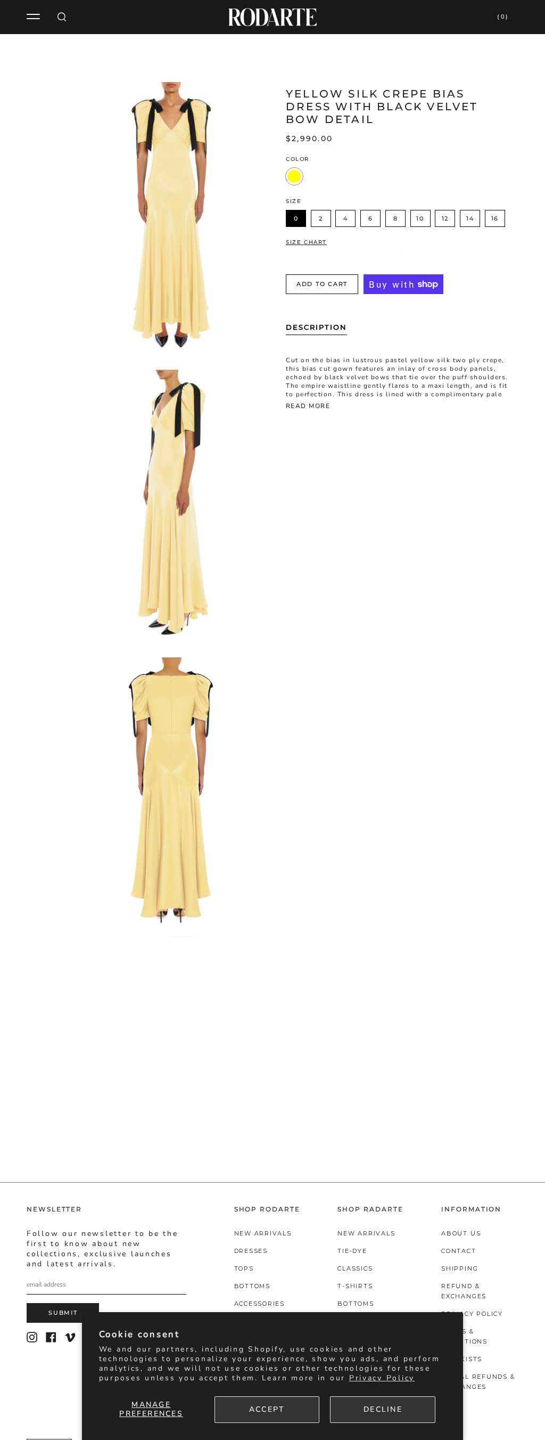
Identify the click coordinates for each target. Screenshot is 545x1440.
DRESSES (251, 1251)
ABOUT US (461, 1233)
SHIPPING (459, 1268)
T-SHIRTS (355, 1286)
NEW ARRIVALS (263, 1233)
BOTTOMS (252, 1286)
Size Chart (306, 242)
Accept (267, 1409)
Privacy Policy (382, 1378)
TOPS (244, 1268)
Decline (383, 1409)
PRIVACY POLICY (472, 1313)
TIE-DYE (352, 1251)
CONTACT (458, 1251)
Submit (63, 1312)
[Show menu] (35, 17)
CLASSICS (355, 1268)
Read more (308, 406)
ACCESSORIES (259, 1303)
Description (316, 327)
